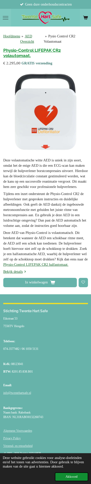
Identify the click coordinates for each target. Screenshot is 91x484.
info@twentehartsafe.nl (17, 393)
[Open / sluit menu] (5, 18)
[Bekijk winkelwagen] (85, 18)
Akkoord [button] (71, 476)
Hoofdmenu (11, 36)
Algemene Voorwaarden (17, 430)
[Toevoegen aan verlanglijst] (83, 282)
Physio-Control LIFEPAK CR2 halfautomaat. (36, 265)
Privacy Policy (12, 438)
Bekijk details (13, 272)
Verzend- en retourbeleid (18, 446)
